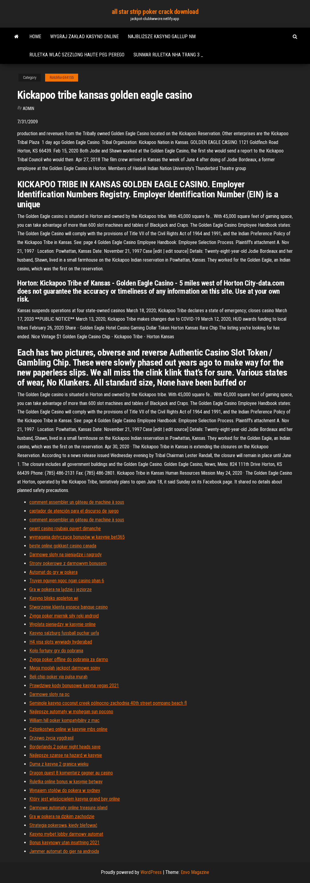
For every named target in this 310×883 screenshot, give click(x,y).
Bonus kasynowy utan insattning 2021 (64, 842)
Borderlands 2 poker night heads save (65, 747)
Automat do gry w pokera (53, 572)
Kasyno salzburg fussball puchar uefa (64, 633)
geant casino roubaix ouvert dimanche (65, 528)
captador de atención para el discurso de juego (74, 511)
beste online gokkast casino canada (62, 546)
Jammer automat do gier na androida (64, 851)
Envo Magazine (195, 872)
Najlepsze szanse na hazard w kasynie (65, 755)
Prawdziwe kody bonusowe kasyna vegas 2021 (74, 685)
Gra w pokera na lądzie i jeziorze (60, 589)
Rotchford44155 (62, 77)
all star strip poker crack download (155, 11)
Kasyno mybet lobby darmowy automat (66, 834)
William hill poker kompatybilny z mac (64, 720)
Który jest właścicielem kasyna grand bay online (74, 799)
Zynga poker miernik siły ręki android (64, 616)
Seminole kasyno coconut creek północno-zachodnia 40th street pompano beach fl (108, 703)
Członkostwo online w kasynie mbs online (68, 729)
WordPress (151, 872)
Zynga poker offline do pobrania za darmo (68, 659)
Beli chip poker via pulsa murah (58, 677)
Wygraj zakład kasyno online (84, 36)
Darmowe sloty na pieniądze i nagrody (65, 554)
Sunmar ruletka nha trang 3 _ (168, 55)
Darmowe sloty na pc (49, 694)
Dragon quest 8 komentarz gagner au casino (71, 773)
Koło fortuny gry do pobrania (56, 651)
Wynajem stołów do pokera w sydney (64, 790)
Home (35, 36)
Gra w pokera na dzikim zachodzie (61, 816)
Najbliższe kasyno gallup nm (162, 36)
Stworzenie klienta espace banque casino (68, 607)
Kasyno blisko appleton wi (53, 598)
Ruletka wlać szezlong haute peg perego (76, 55)
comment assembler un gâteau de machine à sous (76, 502)
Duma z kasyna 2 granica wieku (58, 764)
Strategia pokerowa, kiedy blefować (63, 825)
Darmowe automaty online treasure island (68, 808)
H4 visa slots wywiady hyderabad (60, 642)
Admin (28, 108)
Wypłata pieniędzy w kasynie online (62, 624)
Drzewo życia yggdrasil (51, 738)
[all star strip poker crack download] (16, 37)
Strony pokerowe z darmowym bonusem (68, 563)
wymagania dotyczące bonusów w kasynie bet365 (77, 537)
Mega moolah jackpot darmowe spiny (64, 668)
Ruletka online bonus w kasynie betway (66, 781)
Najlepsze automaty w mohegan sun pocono (71, 711)
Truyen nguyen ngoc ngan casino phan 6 (66, 581)
